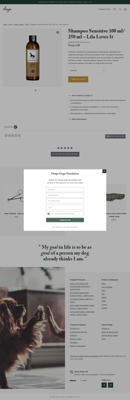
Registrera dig (65, 220)
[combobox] (50, 213)
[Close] (104, 171)
